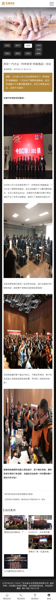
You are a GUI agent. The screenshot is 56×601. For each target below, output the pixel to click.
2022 (18, 53)
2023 (28, 53)
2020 (39, 49)
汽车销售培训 (14, 98)
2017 (18, 45)
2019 (39, 45)
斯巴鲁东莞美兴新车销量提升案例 (19, 494)
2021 (7, 53)
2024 (38, 53)
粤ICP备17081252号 (30, 588)
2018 (28, 46)
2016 (7, 45)
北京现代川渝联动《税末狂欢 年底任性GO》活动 (25, 499)
